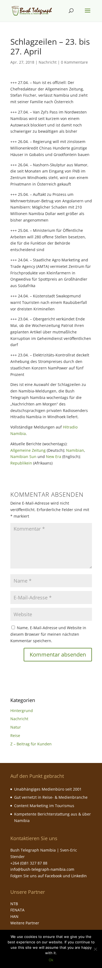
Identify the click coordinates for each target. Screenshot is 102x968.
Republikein (21, 463)
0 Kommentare (74, 62)
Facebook (53, 875)
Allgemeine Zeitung (28, 450)
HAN (14, 916)
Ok (51, 960)
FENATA (17, 909)
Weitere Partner (24, 922)
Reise (15, 735)
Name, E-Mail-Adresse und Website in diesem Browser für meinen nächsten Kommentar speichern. (48, 634)
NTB (14, 903)
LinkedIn (79, 875)
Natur (15, 727)
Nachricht (48, 62)
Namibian (75, 450)
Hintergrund (21, 710)
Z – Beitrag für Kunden (31, 743)
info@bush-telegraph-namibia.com (42, 869)
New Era (53, 456)
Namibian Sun (23, 456)
